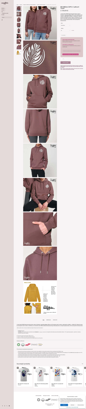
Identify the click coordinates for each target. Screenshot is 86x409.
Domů (17, 4)
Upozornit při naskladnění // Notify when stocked (70, 54)
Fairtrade (72, 68)
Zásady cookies (68, 407)
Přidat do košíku (65, 62)
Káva (76, 68)
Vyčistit (73, 30)
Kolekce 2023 (68, 66)
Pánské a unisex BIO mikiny (74, 66)
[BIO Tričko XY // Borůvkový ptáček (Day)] (41, 374)
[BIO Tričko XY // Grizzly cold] (24, 374)
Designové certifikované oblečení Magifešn (29, 4)
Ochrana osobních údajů (74, 407)
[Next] (81, 375)
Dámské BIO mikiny (66, 65)
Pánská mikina (68, 69)
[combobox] (65, 25)
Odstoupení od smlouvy (46, 395)
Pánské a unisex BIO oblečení (41, 4)
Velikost (62, 28)
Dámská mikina (68, 68)
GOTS (74, 68)
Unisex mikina (72, 69)
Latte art (78, 68)
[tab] (43, 319)
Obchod (21, 4)
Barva (62, 23)
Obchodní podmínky (38, 395)
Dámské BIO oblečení (72, 65)
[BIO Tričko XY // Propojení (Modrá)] (75, 374)
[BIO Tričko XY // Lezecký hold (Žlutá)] (58, 374)
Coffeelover (64, 68)
